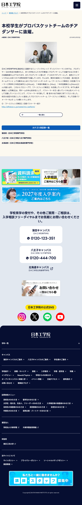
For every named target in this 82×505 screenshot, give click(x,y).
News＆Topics (24, 375)
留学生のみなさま (30, 399)
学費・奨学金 (59, 371)
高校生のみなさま (10, 399)
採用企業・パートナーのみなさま (36, 411)
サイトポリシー (9, 460)
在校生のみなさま (58, 407)
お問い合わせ (7, 383)
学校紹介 (5, 371)
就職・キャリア (20, 371)
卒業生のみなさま (10, 411)
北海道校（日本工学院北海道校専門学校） (18, 143)
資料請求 (67, 379)
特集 (72, 371)
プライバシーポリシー (30, 460)
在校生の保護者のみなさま (14, 407)
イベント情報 (36, 379)
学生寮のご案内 (60, 359)
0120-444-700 (43, 258)
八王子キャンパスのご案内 (38, 359)
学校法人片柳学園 (10, 427)
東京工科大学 (8, 444)
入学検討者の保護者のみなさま (59, 403)
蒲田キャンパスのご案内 (13, 359)
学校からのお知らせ (44, 375)
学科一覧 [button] (5, 343)
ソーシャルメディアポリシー (55, 460)
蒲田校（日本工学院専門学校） (14, 133)
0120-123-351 (43, 238)
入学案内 (45, 371)
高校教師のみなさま (38, 407)
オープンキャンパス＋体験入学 (14, 379)
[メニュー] (76, 5)
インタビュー (7, 375)
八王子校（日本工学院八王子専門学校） (17, 138)
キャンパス (6, 355)
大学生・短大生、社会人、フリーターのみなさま (22, 403)
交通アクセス (52, 379)
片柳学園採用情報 (30, 427)
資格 (34, 371)
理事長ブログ (23, 383)
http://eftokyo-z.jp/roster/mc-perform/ (18, 106)
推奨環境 (7, 464)
